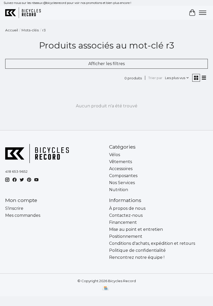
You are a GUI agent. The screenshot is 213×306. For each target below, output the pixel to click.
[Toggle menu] (202, 13)
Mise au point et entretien (136, 229)
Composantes (123, 175)
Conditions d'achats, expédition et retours (152, 243)
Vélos (114, 154)
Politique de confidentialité (137, 250)
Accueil (11, 30)
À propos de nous (127, 208)
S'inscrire (14, 208)
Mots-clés (30, 30)
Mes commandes (22, 215)
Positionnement (125, 236)
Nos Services (122, 182)
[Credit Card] (105, 288)
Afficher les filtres (106, 63)
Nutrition (118, 189)
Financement (123, 222)
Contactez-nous (126, 215)
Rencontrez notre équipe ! (136, 257)
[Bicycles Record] (23, 12)
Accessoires (120, 168)
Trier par (155, 78)
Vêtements (120, 161)
